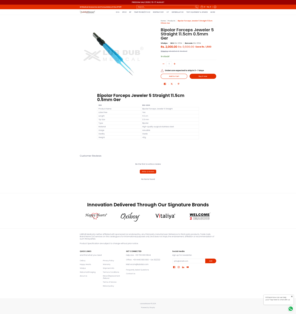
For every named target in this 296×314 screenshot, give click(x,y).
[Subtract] (163, 64)
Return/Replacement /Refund (111, 277)
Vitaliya (164, 43)
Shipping (164, 51)
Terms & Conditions (111, 272)
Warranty (106, 264)
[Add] (174, 64)
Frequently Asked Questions (137, 270)
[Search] (196, 7)
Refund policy (108, 286)
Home (163, 21)
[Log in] (215, 7)
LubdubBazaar (145, 304)
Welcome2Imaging (88, 272)
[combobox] (165, 7)
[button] (164, 84)
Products (171, 21)
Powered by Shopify (148, 307)
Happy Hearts (85, 264)
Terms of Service (109, 282)
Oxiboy (82, 260)
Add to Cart (174, 76)
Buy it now (203, 76)
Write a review (148, 171)
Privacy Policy (108, 260)
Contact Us (130, 273)
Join (210, 261)
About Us (83, 276)
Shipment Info (108, 268)
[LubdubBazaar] (87, 12)
